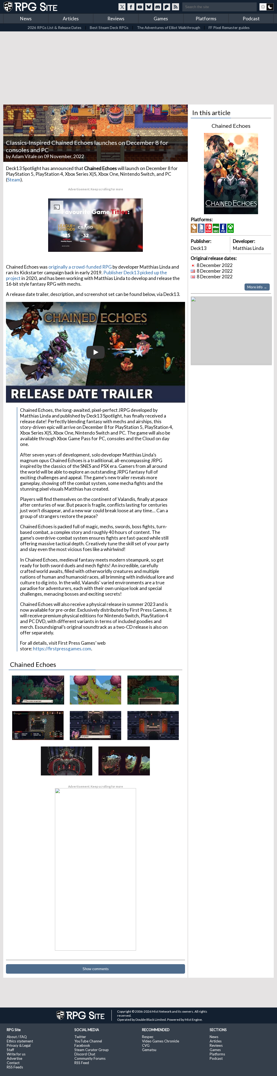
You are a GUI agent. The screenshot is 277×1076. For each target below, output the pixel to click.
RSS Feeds (15, 1067)
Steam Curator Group (91, 1050)
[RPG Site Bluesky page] (148, 6)
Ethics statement (20, 1041)
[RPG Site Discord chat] (157, 6)
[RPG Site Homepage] (31, 6)
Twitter (80, 1037)
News (26, 18)
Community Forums (89, 1058)
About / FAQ (17, 1037)
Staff (10, 1050)
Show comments (96, 969)
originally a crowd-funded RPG (80, 267)
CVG (146, 1045)
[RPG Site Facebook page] (130, 6)
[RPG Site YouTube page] (139, 6)
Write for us (16, 1054)
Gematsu (149, 1050)
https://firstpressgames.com (62, 648)
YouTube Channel (88, 1041)
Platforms (206, 18)
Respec (147, 1037)
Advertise (14, 1058)
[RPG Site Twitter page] (122, 6)
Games (161, 18)
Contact (13, 1063)
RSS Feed (81, 1063)
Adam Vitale (24, 156)
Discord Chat (84, 1054)
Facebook (82, 1045)
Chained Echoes (231, 125)
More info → (257, 287)
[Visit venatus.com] (132, 243)
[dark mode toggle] (266, 7)
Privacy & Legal (19, 1045)
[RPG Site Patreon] (166, 6)
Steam (13, 179)
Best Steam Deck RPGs (109, 27)
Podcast (251, 18)
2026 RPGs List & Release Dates (54, 27)
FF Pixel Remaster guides (229, 27)
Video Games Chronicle (160, 1041)
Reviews (115, 18)
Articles (71, 18)
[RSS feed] (175, 6)
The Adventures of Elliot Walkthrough (168, 27)
